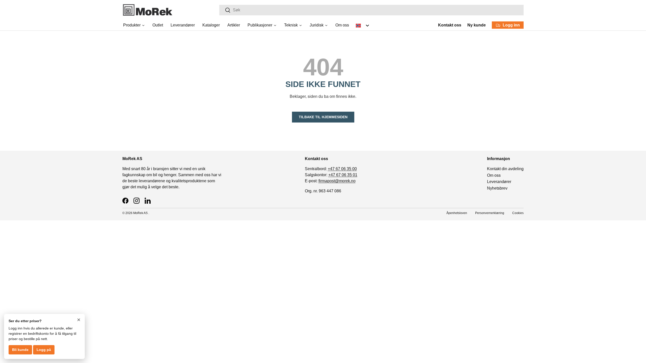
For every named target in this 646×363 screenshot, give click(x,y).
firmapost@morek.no (337, 181)
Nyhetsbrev (497, 188)
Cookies (518, 213)
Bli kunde (20, 350)
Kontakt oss (449, 25)
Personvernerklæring (489, 213)
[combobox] (371, 10)
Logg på (44, 350)
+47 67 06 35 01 (342, 175)
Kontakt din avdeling (505, 169)
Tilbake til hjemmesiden (323, 117)
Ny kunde (476, 25)
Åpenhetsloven (456, 213)
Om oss (494, 175)
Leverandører (499, 181)
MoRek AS (140, 213)
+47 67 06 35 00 (342, 169)
